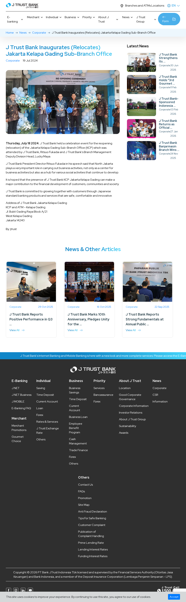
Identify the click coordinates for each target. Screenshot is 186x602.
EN (174, 5)
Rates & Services (47, 422)
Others (40, 439)
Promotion (85, 498)
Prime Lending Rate (91, 543)
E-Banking (19, 381)
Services (99, 388)
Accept (174, 596)
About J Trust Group (132, 419)
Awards (123, 433)
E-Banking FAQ (21, 408)
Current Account (47, 401)
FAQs (81, 491)
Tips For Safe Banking (92, 518)
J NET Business (21, 395)
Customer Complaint (91, 525)
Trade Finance (78, 450)
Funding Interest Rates (92, 556)
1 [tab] (61, 130)
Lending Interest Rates (93, 549)
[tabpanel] (63, 102)
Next (113, 100)
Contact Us (85, 485)
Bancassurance (103, 395)
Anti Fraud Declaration (92, 511)
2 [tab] (64, 130)
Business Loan (78, 417)
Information (160, 401)
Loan (39, 408)
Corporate (39, 32)
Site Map (84, 505)
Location (125, 388)
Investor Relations (130, 412)
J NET (16, 388)
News (23, 32)
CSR (155, 395)
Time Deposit (45, 395)
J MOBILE (18, 401)
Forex (39, 415)
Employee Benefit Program (75, 428)
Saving (40, 388)
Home (10, 32)
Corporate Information (134, 406)
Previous (12, 100)
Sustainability (127, 426)
